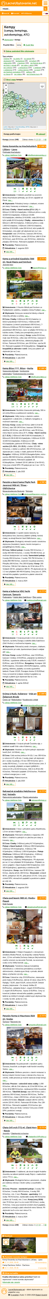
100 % (43, 146)
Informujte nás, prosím (11, 1282)
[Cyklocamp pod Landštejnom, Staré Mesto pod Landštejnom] (6, 106)
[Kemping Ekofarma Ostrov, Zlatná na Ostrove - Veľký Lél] (21, 116)
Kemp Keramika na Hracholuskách (20, 146)
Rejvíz (7, 1130)
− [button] (6, 88)
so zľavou (7, 74)
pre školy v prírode (10, 65)
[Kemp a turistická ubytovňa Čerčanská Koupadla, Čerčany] (3, 99)
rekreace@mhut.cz (38, 800)
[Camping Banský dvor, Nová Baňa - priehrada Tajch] (25, 111)
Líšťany (6, 149)
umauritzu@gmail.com (37, 1025)
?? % (43, 259)
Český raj (6, 700)
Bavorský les (16, 1022)
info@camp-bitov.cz (38, 377)
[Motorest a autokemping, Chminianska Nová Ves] (38, 106)
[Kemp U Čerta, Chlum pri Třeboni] (5, 107)
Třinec (23, 485)
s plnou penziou (23, 70)
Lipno (14, 149)
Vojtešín (11, 794)
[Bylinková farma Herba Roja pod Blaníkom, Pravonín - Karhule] (4, 101)
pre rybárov (18, 74)
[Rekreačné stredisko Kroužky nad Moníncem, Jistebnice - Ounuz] (2, 102)
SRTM (27, 127)
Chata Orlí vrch (14, 1127)
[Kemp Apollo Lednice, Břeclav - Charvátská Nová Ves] (15, 108)
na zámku (16, 59)
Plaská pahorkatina (30, 797)
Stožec (9, 1018)
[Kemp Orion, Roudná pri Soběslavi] (3, 104)
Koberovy (22, 693)
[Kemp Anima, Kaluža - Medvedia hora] (43, 108)
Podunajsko (7, 597)
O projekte (15, 1295)
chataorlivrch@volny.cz (37, 1137)
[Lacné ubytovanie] (4, 1291)
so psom (37, 70)
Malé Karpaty (8, 904)
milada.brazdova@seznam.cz (34, 705)
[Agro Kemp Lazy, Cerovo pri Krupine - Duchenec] (28, 112)
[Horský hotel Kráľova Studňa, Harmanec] (27, 107)
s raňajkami (37, 68)
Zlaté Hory (31, 1127)
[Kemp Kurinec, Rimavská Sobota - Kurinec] (32, 112)
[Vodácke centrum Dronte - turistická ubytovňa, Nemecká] (29, 108)
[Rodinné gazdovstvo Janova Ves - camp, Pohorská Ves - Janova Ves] (3, 109)
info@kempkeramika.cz (37, 155)
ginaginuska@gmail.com (36, 907)
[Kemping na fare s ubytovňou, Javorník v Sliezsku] (16, 95)
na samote (27, 59)
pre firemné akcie (36, 63)
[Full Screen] (6, 92)
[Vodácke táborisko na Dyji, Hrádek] (12, 108)
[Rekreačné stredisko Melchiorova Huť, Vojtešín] (24, 811)
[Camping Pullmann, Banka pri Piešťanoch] (20, 110)
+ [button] (6, 85)
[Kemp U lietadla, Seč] (8, 99)
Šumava (6, 1022)
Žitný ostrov (37, 597)
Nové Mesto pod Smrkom (18, 261)
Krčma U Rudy (10, 693)
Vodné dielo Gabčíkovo (22, 597)
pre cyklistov (8, 68)
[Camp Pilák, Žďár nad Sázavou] (10, 101)
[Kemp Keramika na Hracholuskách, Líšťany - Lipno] (24, 172)
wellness (29, 72)
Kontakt (16, 13)
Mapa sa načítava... (20, 106)
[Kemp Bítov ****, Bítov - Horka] (24, 390)
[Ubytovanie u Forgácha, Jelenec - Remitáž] (22, 111)
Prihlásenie (27, 13)
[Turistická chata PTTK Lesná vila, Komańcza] (43, 103)
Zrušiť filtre (30, 45)
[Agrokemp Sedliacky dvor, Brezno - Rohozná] (30, 108)
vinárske (6, 59)
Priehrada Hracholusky (11, 152)
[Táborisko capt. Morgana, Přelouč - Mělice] (8, 98)
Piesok (6, 901)
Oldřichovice (9, 488)
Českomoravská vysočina (23, 374)
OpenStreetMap (20, 127)
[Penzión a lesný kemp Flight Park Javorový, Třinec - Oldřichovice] (24, 510)
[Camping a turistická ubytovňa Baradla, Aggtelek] (35, 111)
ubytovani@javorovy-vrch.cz (35, 494)
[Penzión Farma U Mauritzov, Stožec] (24, 1041)
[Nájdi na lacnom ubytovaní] (45, 8)
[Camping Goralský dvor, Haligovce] (34, 103)
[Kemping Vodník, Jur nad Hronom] (25, 113)
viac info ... (10, 252)
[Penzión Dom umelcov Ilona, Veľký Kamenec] (42, 112)
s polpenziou (8, 70)
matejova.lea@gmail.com (36, 600)
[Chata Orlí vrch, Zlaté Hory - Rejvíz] (24, 1151)
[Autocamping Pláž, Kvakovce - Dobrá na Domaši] (41, 106)
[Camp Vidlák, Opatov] (8, 105)
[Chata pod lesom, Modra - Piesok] (24, 926)
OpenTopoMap (7, 129)
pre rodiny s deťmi (27, 65)
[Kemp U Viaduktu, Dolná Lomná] (25, 102)
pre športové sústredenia (12, 72)
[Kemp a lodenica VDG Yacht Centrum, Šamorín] (17, 114)
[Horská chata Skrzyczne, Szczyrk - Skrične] (27, 101)
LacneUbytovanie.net (16, 1289)
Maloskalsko (16, 700)
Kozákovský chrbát (30, 700)
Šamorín (16, 594)
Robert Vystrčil (41, 1295)
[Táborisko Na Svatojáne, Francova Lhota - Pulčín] (22, 104)
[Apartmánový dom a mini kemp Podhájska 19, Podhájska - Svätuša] (23, 114)
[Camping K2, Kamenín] (25, 116)
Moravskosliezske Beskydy (13, 491)
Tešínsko (29, 491)
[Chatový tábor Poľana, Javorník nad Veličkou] (18, 108)
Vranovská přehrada (10, 371)
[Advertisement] (24, 19)
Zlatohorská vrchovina (19, 1133)
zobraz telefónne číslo (13, 155)
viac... (10, 200)
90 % (44, 482)
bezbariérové (20, 61)
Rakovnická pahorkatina (12, 797)
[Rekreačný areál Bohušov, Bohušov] (20, 96)
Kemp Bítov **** (11, 368)
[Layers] (42, 86)
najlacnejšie (8, 63)
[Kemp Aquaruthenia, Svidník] (40, 104)
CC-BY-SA (16, 129)
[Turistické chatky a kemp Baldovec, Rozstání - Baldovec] (15, 103)
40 (45, 140)
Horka (30, 368)
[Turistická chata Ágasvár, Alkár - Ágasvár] (31, 115)
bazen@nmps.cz (39, 268)
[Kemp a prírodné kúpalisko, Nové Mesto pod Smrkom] (24, 284)
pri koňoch (32, 61)
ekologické (7, 61)
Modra (31, 897)
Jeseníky (6, 1133)
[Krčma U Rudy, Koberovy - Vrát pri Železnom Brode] (24, 720)
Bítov (22, 368)
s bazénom (21, 63)
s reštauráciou (23, 68)
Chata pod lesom (15, 897)
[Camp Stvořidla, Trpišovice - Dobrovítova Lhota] (7, 101)
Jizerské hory (8, 265)
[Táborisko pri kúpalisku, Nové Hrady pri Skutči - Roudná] (11, 99)
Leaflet (5, 127)
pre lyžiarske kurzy (33, 74)
